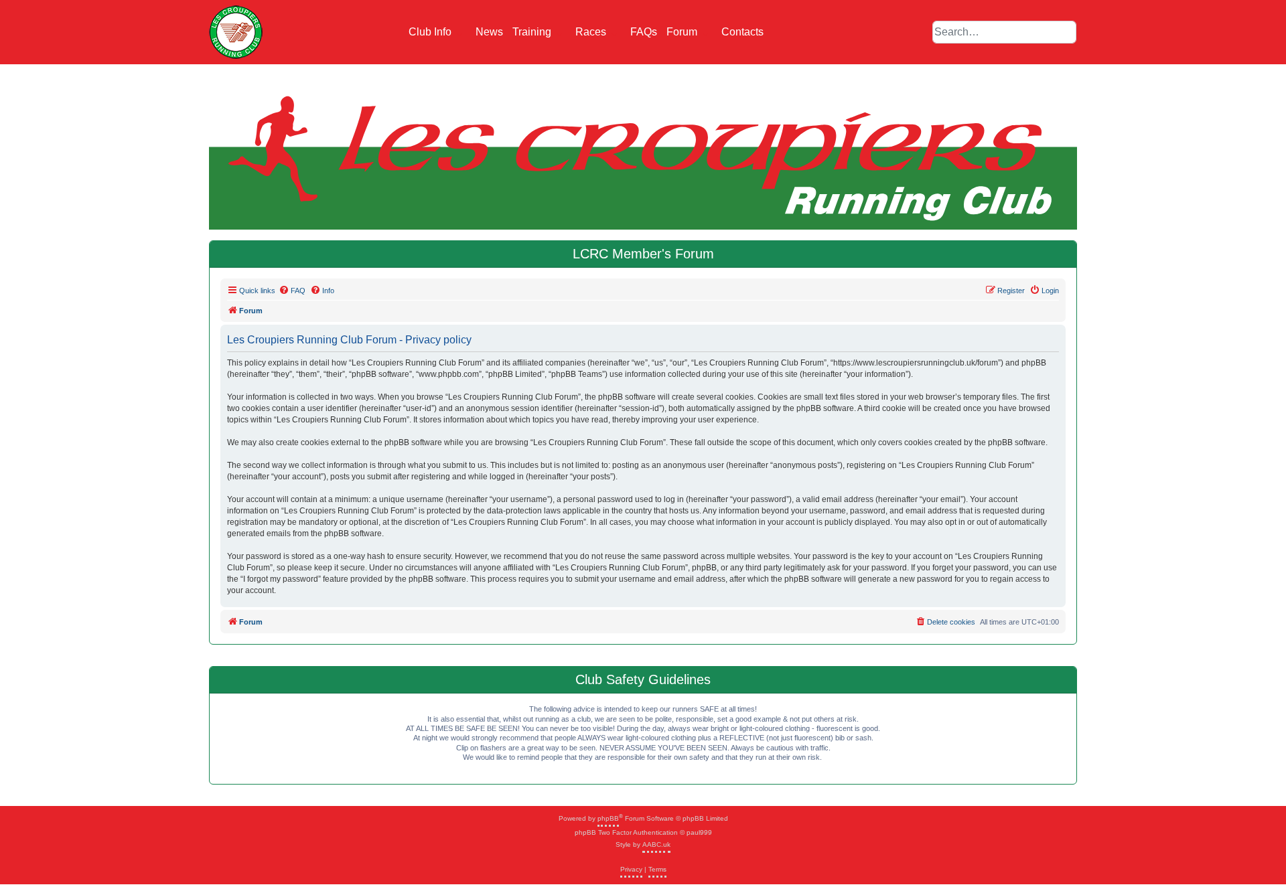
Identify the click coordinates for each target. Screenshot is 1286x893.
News (489, 31)
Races (592, 31)
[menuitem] (292, 290)
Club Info (431, 31)
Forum (683, 31)
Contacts (742, 31)
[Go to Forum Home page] (236, 32)
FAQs (643, 31)
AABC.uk (656, 844)
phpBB (608, 818)
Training (533, 31)
